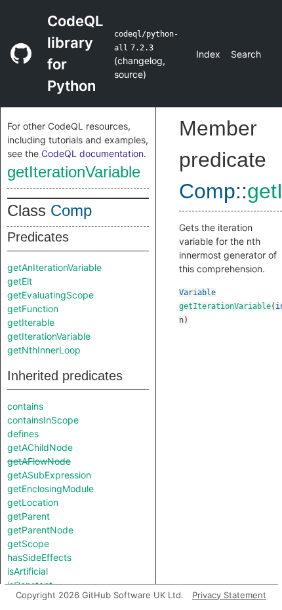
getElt (19, 281)
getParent (28, 516)
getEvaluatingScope (50, 294)
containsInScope (43, 419)
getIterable (30, 322)
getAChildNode (40, 447)
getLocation (32, 502)
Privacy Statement (229, 595)
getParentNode (40, 529)
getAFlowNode (39, 461)
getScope (28, 543)
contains (25, 406)
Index (208, 54)
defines (23, 433)
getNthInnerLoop (44, 349)
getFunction (32, 308)
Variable (197, 292)
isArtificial (27, 571)
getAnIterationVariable (54, 267)
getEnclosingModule (50, 488)
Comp (71, 210)
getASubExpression (49, 474)
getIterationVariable (73, 172)
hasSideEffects (39, 557)
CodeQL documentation (92, 153)
